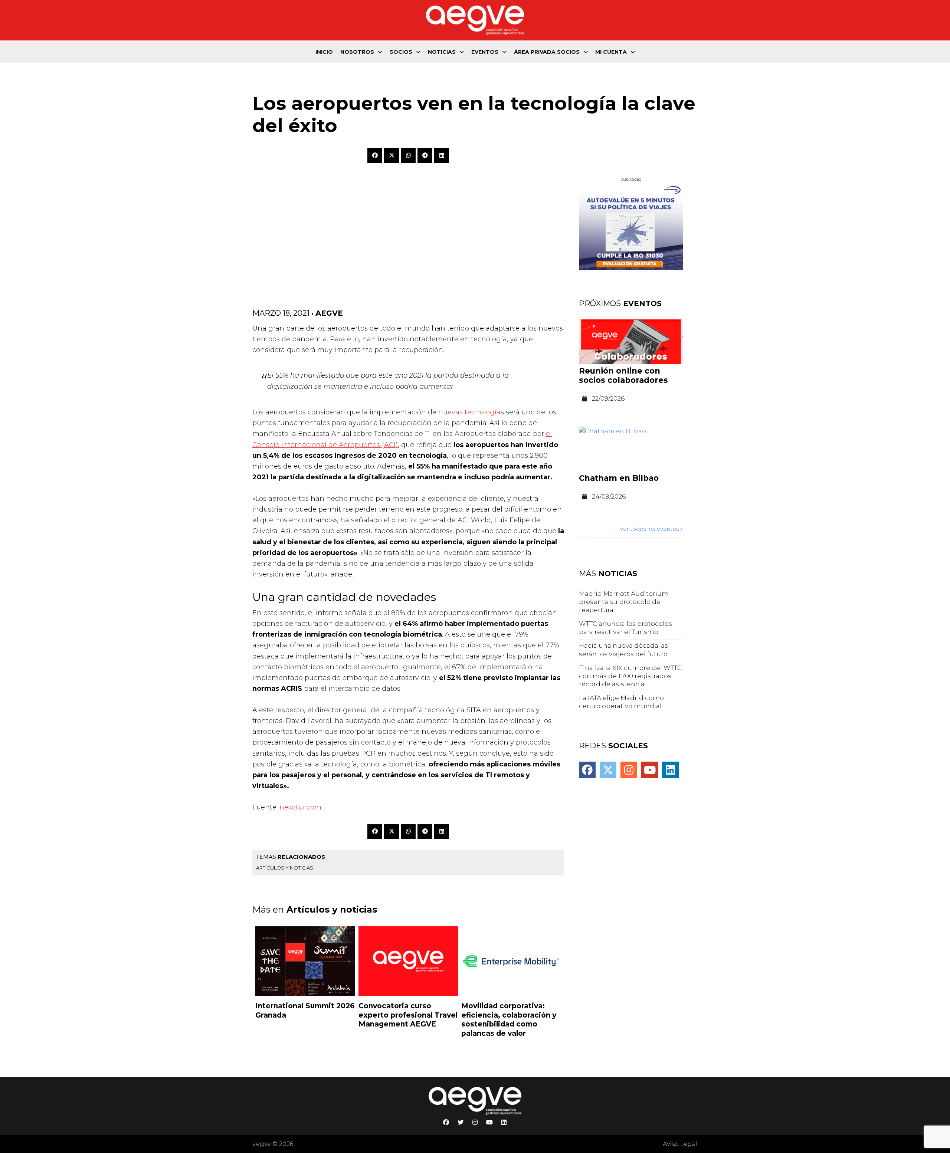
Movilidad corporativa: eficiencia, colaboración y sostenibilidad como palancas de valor (508, 1020)
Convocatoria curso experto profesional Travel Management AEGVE (408, 1015)
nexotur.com (300, 807)
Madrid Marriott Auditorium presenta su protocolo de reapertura (624, 602)
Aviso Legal (680, 1143)
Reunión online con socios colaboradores (623, 375)
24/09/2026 (609, 496)
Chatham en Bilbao (619, 478)
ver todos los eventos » (651, 528)
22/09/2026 (608, 398)
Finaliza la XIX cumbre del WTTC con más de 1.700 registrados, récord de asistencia (630, 676)
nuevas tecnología (469, 412)
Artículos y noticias (284, 868)
